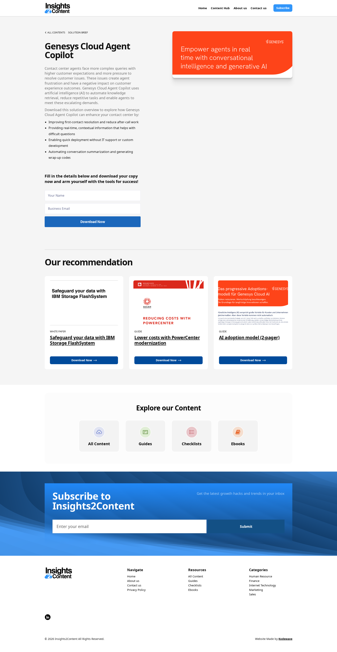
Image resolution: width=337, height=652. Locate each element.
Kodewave (285, 639)
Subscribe (282, 8)
